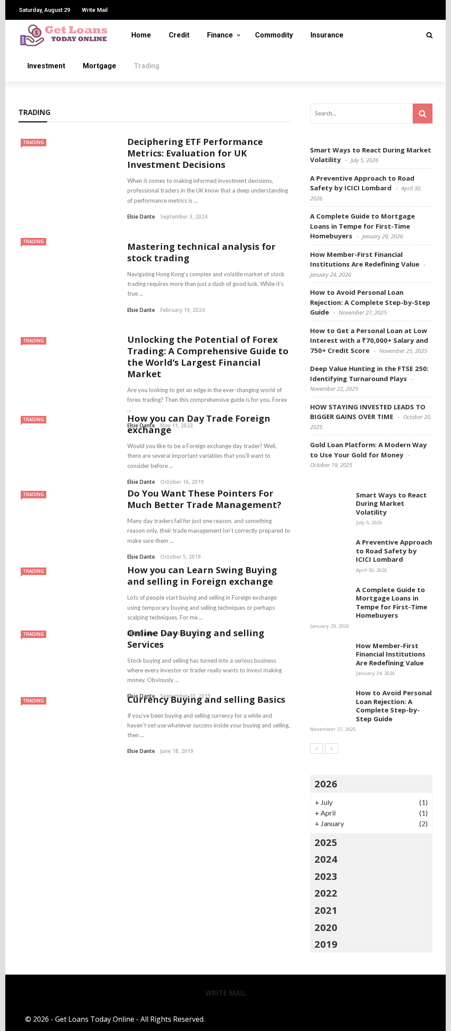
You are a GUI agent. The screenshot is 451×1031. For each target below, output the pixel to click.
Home (141, 35)
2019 (325, 943)
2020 (325, 927)
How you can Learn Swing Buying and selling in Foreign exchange (202, 575)
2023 (325, 876)
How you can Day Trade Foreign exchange (198, 424)
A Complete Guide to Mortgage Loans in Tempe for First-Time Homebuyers (362, 225)
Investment (46, 66)
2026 (325, 783)
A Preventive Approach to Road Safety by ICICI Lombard (394, 551)
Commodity (274, 35)
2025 (325, 842)
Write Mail (94, 10)
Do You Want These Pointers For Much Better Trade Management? (204, 499)
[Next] (331, 748)
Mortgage (99, 66)
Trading (146, 66)
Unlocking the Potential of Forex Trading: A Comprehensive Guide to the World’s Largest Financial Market (207, 357)
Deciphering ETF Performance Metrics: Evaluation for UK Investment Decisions (195, 153)
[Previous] (316, 748)
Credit (179, 35)
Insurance (327, 35)
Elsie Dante (141, 216)
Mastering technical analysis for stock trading (201, 252)
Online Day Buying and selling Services (195, 638)
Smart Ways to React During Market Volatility (391, 503)
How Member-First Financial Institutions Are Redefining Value (390, 654)
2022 (325, 892)
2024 (325, 858)
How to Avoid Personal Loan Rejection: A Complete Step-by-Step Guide (370, 302)
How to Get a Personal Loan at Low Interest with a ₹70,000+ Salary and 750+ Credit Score (369, 340)
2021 (325, 909)
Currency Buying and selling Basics (206, 699)
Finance (220, 35)
